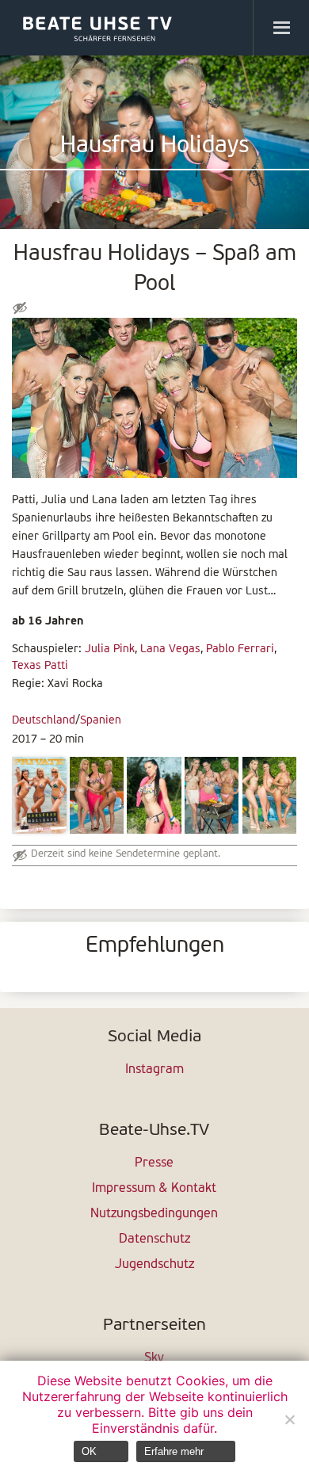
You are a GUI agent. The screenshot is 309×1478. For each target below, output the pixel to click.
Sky (154, 1358)
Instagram (154, 1070)
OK (89, 1451)
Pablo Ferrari (240, 649)
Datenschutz (154, 1239)
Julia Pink (110, 649)
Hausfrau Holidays (154, 146)
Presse (154, 1163)
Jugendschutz (154, 1264)
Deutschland (43, 721)
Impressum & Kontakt (154, 1188)
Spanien (100, 721)
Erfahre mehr (174, 1451)
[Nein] (289, 1419)
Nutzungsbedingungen (154, 1214)
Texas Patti (40, 666)
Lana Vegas (170, 649)
